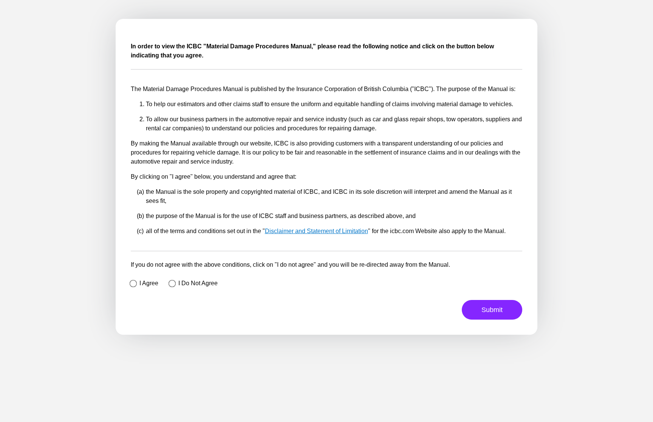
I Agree (148, 283)
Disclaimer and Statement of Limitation (316, 231)
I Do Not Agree (198, 283)
